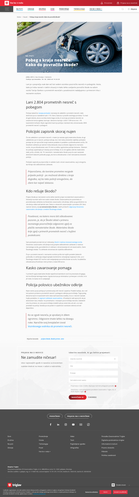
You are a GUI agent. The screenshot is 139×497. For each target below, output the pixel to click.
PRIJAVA (134, 9)
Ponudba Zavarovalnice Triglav (113, 436)
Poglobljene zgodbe (77, 444)
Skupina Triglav (13, 467)
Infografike (74, 448)
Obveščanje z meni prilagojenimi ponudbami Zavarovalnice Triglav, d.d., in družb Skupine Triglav (93, 390)
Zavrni (105, 492)
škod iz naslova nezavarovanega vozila (68, 242)
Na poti (19, 9)
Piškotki (105, 451)
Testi (72, 440)
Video (72, 436)
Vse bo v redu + (96, 9)
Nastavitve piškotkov (91, 492)
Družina (42, 9)
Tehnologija (79, 9)
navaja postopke (44, 113)
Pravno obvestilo (108, 448)
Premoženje (64, 9)
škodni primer (55, 339)
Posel (41, 448)
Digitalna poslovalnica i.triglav (113, 440)
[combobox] (93, 359)
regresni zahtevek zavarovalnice (50, 298)
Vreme (41, 440)
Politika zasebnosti (109, 455)
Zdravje (31, 9)
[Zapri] (136, 492)
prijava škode (45, 339)
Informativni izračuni (109, 444)
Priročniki (55, 416)
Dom (52, 9)
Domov (19, 17)
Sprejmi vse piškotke (120, 492)
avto (62, 339)
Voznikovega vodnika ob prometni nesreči (50, 326)
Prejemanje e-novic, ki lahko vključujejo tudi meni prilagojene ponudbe (92, 386)
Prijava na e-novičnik (78, 416)
